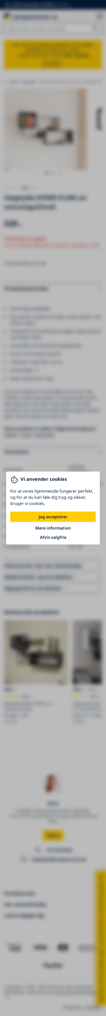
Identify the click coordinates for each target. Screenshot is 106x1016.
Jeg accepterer (53, 517)
